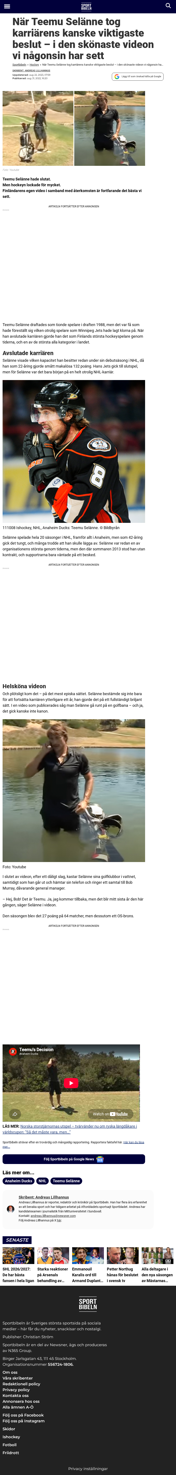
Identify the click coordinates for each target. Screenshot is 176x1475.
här (59, 1220)
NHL (42, 1181)
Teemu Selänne (66, 1181)
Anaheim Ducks (18, 1181)
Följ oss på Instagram (24, 1421)
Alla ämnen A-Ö (18, 1407)
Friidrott (11, 1452)
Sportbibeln (19, 64)
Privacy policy (16, 1389)
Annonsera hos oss (21, 1401)
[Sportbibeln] (86, 7)
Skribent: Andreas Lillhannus (31, 70)
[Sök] (168, 6)
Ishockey (11, 1437)
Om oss (10, 1372)
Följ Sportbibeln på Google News (69, 1159)
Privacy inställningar (88, 1468)
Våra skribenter (18, 1378)
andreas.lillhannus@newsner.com (53, 1216)
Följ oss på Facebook (23, 1415)
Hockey (34, 64)
